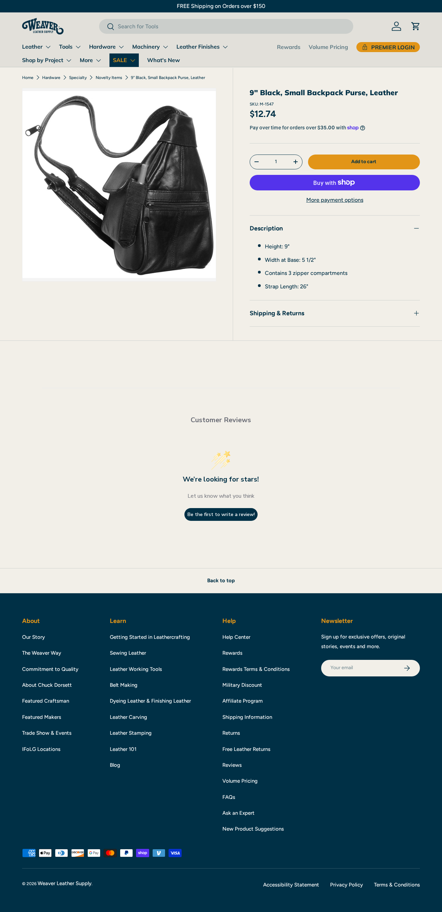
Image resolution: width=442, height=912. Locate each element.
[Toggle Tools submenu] (78, 47)
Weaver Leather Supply (65, 883)
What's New (163, 60)
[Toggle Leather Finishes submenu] (225, 47)
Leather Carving (128, 717)
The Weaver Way (41, 653)
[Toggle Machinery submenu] (165, 47)
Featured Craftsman (45, 701)
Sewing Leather (128, 653)
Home (27, 77)
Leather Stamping (131, 733)
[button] (415, 26)
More (86, 60)
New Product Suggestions (253, 829)
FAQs (228, 797)
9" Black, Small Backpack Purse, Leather (168, 77)
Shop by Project (42, 60)
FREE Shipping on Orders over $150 (221, 6)
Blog (115, 765)
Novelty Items (109, 77)
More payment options (334, 200)
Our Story (33, 637)
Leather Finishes (198, 46)
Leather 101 (123, 749)
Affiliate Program (242, 701)
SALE (120, 60)
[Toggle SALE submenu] (132, 60)
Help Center (236, 637)
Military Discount (242, 685)
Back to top (221, 580)
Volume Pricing (328, 46)
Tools (66, 46)
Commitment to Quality (50, 669)
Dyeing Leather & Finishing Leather (150, 701)
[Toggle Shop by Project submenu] (69, 60)
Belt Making (123, 685)
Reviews (232, 765)
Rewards (288, 46)
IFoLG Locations (41, 749)
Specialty (78, 77)
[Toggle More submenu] (98, 60)
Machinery (146, 46)
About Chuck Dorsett (47, 685)
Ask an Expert (238, 813)
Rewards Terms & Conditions (256, 669)
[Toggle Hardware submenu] (121, 47)
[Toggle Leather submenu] (48, 47)
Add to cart (363, 162)
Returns (231, 733)
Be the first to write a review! (221, 514)
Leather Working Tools (136, 669)
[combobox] (226, 26)
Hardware (102, 46)
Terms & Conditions (397, 885)
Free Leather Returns (246, 749)
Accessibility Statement (291, 885)
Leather (32, 46)
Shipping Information (247, 717)
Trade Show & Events (46, 733)
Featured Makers (41, 717)
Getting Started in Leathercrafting (150, 637)
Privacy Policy (346, 885)
